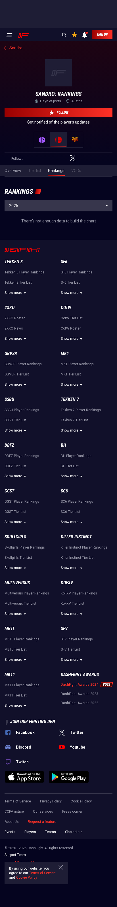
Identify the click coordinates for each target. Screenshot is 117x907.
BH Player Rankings (76, 456)
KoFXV (67, 582)
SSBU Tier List (15, 420)
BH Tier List (70, 466)
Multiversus (17, 582)
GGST (9, 491)
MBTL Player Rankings (22, 639)
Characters (74, 832)
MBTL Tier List (16, 649)
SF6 (64, 261)
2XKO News (14, 328)
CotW (66, 307)
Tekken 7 (70, 399)
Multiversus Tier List (20, 604)
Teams (50, 832)
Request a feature (42, 822)
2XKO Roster (15, 318)
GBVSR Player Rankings (23, 364)
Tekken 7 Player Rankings (81, 410)
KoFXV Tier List (72, 604)
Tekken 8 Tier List (18, 282)
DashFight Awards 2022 (79, 703)
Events (10, 832)
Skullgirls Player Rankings (25, 547)
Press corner (72, 811)
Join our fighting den (32, 721)
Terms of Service (18, 801)
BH (63, 445)
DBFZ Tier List (15, 466)
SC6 (64, 491)
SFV (64, 628)
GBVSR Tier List (17, 374)
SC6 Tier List (70, 512)
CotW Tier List (72, 318)
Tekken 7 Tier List (74, 420)
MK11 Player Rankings (22, 685)
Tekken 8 (14, 261)
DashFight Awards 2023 (79, 694)
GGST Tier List (15, 512)
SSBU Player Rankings (22, 410)
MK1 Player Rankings (77, 364)
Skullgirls (15, 536)
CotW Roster (71, 328)
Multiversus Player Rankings (27, 593)
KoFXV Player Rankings (79, 593)
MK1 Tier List (71, 374)
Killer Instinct (76, 536)
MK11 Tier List (16, 695)
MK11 (10, 674)
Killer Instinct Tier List (78, 558)
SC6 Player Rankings (77, 502)
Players (30, 832)
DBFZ (9, 445)
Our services (43, 811)
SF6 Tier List (70, 282)
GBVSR (11, 353)
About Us (12, 822)
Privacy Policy (51, 801)
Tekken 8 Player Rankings (25, 272)
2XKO (9, 307)
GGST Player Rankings (22, 502)
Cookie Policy (81, 801)
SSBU (9, 399)
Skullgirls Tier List (18, 558)
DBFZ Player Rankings (22, 456)
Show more (13, 293)
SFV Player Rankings (77, 639)
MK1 (65, 353)
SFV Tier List (70, 649)
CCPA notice (14, 811)
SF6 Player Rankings (77, 272)
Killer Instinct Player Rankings (84, 547)
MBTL (10, 628)
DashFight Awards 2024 (79, 685)
